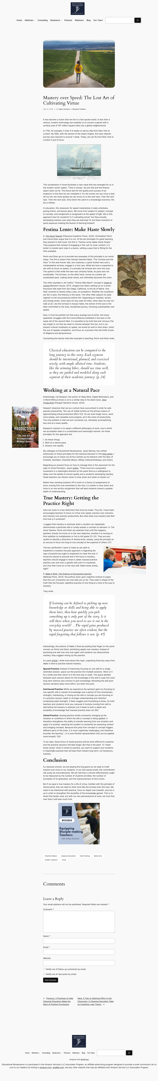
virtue (64, 860)
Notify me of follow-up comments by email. (66, 969)
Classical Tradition (79, 109)
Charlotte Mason (51, 856)
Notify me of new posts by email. (61, 974)
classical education (68, 856)
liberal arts (98, 856)
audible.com (58, 1067)
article (54, 660)
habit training (85, 856)
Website (47, 958)
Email (46, 947)
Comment (48, 909)
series (110, 454)
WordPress (85, 1059)
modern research (51, 860)
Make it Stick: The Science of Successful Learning (68, 574)
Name (46, 936)
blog (104, 454)
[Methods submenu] (34, 20)
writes (75, 468)
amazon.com (45, 1067)
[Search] (137, 20)
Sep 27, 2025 (48, 109)
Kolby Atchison (64, 109)
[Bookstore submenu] (61, 20)
